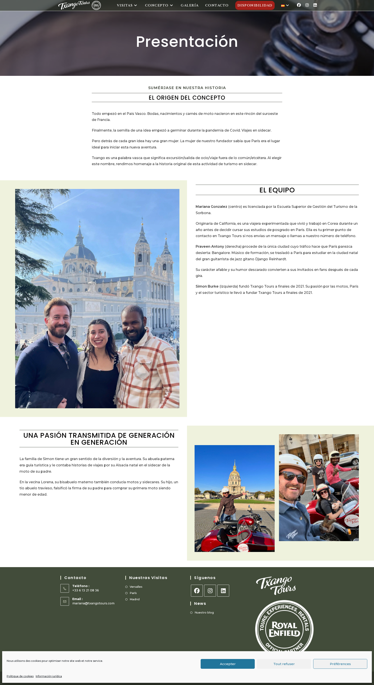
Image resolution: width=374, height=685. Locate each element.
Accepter (228, 664)
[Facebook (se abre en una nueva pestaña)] (299, 5)
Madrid (135, 599)
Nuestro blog (204, 612)
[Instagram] (210, 591)
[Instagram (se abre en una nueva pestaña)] (307, 5)
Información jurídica (49, 676)
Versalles (136, 586)
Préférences (340, 664)
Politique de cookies (20, 676)
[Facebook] (197, 591)
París (133, 593)
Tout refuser (284, 664)
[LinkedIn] (223, 591)
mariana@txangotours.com (93, 603)
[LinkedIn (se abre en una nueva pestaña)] (315, 5)
